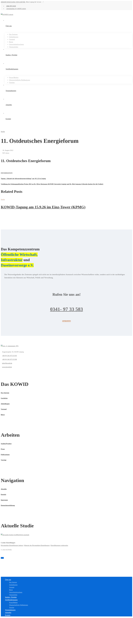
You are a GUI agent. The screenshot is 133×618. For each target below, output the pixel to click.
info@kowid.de (7, 363)
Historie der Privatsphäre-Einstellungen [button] (37, 545)
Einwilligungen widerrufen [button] (59, 545)
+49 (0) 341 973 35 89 (9, 359)
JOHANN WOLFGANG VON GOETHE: (13, 2)
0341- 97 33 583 (66, 309)
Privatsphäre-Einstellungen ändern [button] (12, 545)
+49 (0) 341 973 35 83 (9, 355)
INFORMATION (6, 173)
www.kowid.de (7, 367)
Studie (3, 131)
